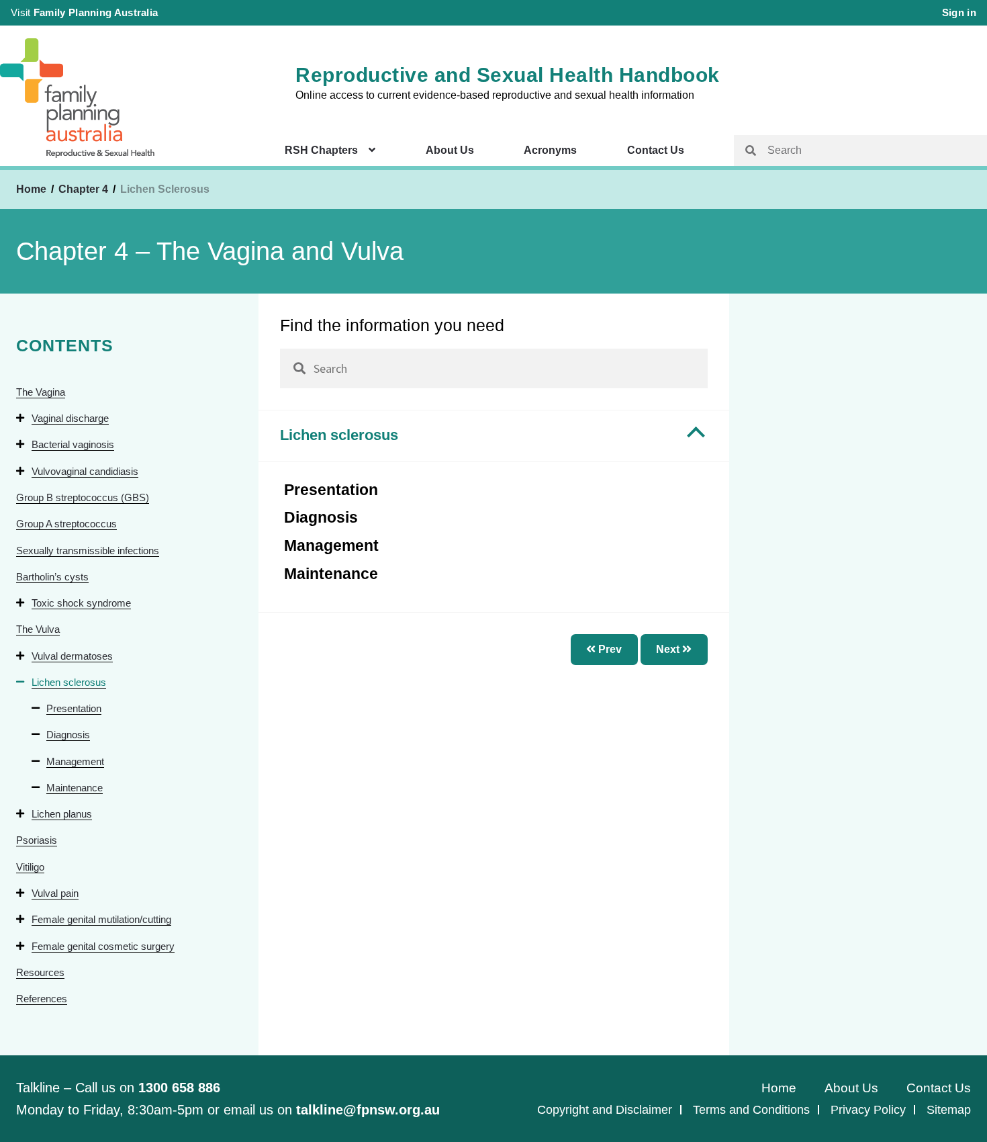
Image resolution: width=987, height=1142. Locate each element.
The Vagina (40, 392)
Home (31, 189)
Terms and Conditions (751, 1109)
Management (75, 761)
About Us (450, 150)
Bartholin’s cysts (52, 576)
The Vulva (38, 629)
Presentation (73, 708)
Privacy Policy (868, 1109)
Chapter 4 (84, 189)
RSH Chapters (321, 150)
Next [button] (669, 649)
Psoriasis (36, 840)
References (41, 998)
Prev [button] (609, 649)
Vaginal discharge (70, 418)
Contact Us (655, 150)
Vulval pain (55, 893)
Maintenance (74, 787)
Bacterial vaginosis (73, 444)
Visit (84, 12)
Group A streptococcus (66, 523)
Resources (40, 972)
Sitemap (949, 1109)
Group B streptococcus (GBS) (82, 497)
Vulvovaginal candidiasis (85, 471)
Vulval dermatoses (72, 656)
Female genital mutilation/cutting (101, 919)
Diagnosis (68, 734)
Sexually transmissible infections (87, 550)
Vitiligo (30, 867)
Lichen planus (62, 814)
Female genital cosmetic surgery (103, 946)
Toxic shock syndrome (81, 603)
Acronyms (550, 150)
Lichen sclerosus (69, 682)
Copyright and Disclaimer (604, 1109)
